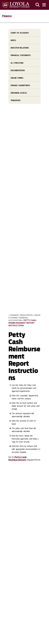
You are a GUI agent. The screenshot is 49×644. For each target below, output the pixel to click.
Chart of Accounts (20, 33)
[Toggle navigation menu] (44, 5)
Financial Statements (21, 55)
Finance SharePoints (20, 85)
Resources (26, 315)
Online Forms (17, 78)
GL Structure (17, 63)
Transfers (16, 100)
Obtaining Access (19, 93)
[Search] (37, 5)
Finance (7, 16)
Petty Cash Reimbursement (17, 458)
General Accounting (18, 319)
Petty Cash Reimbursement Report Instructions (22, 323)
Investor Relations (20, 48)
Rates (13, 40)
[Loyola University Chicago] (15, 5)
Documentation (18, 70)
